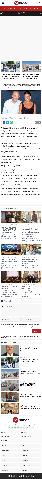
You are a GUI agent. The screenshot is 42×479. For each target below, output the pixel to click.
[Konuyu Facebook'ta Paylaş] (4, 122)
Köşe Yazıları (5, 450)
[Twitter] (12, 427)
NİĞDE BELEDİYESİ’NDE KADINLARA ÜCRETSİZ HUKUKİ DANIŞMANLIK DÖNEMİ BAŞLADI (8, 229)
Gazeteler (5, 470)
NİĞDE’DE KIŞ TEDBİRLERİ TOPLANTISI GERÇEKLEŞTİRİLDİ (9, 288)
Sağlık (31, 225)
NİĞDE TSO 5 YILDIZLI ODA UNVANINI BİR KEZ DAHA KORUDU (9, 261)
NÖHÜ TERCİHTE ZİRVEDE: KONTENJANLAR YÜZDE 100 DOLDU (30, 407)
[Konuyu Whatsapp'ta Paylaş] (11, 122)
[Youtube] (15, 427)
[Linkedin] (30, 427)
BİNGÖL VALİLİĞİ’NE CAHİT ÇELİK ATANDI (30, 287)
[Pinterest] (18, 427)
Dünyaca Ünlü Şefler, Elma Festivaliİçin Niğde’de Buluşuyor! (29, 261)
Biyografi (25, 455)
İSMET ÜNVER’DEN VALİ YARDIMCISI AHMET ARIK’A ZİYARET (30, 395)
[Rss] (33, 427)
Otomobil (25, 450)
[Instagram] (27, 427)
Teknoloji (25, 460)
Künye (5, 432)
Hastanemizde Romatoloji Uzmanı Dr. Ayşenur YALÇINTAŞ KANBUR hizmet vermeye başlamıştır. (30, 231)
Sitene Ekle (6, 436)
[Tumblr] (24, 427)
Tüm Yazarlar (27, 436)
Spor (3, 460)
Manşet (10, 87)
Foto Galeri (5, 465)
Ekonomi (4, 445)
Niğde (5, 118)
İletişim (26, 432)
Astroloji (24, 470)
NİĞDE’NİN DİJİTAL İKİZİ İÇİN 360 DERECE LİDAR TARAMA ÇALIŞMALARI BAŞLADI (10, 76)
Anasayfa (4, 87)
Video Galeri (26, 465)
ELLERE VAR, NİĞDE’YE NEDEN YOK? (29, 349)
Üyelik (5, 440)
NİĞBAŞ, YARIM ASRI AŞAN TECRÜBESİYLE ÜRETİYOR (27, 384)
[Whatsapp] (21, 427)
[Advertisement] (21, 38)
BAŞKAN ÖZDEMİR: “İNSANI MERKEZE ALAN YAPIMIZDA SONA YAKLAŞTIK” (31, 76)
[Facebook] (9, 427)
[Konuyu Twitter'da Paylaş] (7, 122)
